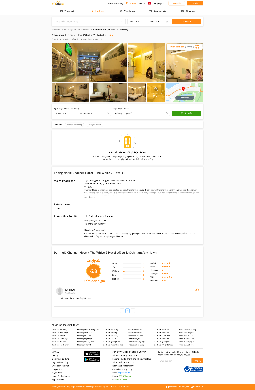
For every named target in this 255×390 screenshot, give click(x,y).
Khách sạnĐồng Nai (186, 333)
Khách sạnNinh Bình (161, 339)
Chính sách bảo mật (60, 365)
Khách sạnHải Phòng (110, 336)
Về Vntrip (55, 352)
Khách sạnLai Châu (186, 336)
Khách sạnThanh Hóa (85, 345)
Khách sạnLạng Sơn (84, 339)
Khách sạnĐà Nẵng (110, 333)
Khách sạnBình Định (161, 329)
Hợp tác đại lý (58, 379)
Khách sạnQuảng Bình (85, 342)
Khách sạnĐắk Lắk (135, 333)
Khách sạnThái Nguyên (60, 345)
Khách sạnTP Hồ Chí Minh (163, 345)
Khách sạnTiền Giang (136, 345)
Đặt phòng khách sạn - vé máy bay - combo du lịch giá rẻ (58, 3)
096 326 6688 (125, 376)
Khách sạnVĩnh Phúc (186, 345)
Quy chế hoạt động (60, 362)
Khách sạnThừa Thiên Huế (113, 345)
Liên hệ (55, 355)
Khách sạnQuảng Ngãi (136, 342)
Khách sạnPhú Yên (59, 342)
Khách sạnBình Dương (187, 329)
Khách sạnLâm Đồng (59, 339)
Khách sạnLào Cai (109, 339)
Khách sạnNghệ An (135, 339)
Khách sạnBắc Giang (110, 329)
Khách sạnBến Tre (135, 329)
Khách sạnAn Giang (59, 329)
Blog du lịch (57, 369)
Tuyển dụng (57, 372)
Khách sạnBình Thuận (60, 333)
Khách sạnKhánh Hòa (162, 336)
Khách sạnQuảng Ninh (162, 342)
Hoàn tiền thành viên (61, 376)
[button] (185, 47)
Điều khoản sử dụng (60, 359)
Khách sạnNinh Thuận (187, 339)
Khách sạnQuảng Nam (111, 342)
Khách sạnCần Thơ (84, 333)
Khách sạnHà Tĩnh (84, 336)
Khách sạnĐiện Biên (161, 333)
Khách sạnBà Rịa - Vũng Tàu (88, 329)
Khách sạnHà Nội (58, 336)
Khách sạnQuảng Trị (186, 342)
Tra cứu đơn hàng (115, 3)
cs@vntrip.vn (124, 372)
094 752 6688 (121, 379)
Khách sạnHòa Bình (135, 336)
